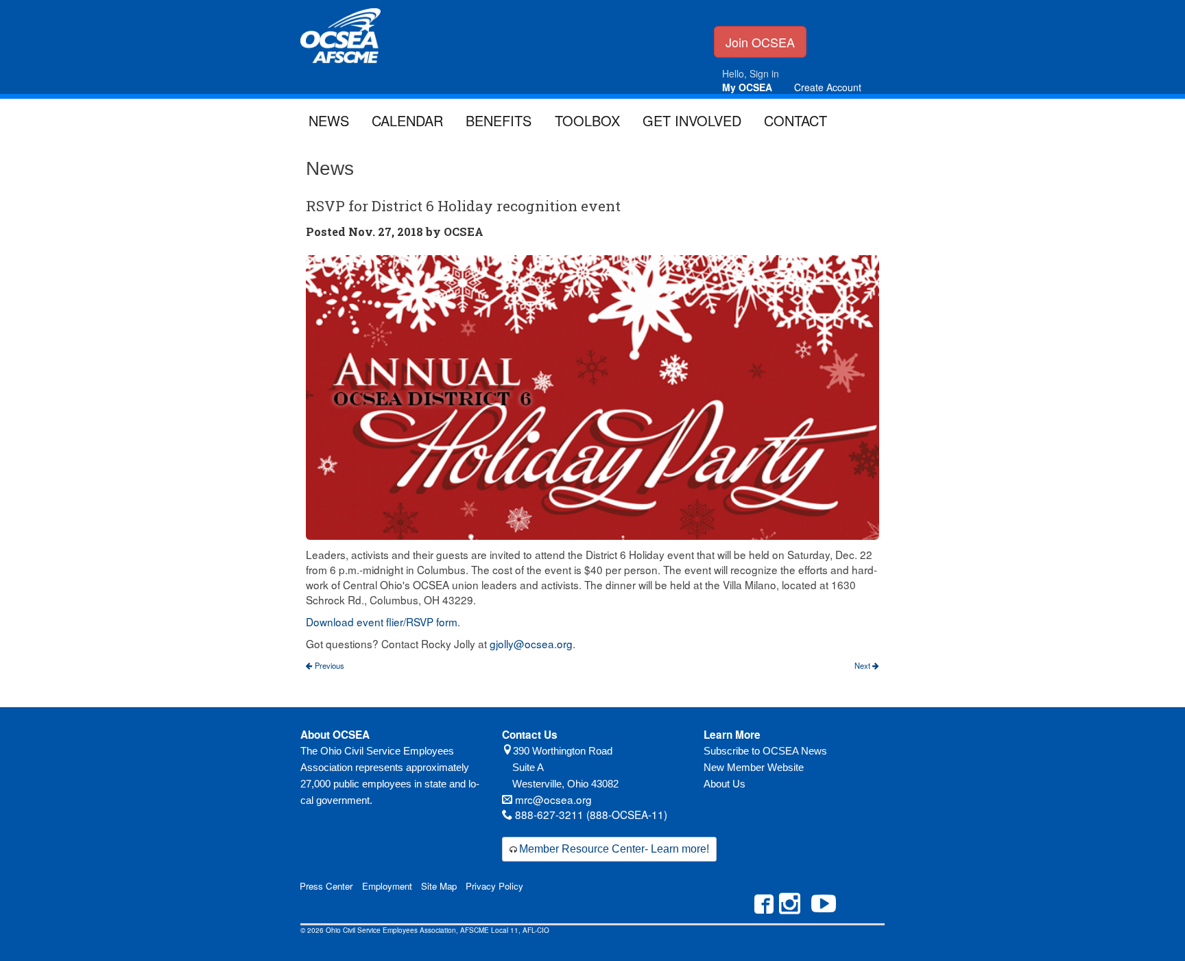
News (329, 120)
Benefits (498, 120)
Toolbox (587, 120)
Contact (795, 120)
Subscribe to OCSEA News (765, 751)
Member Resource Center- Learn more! (614, 849)
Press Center (326, 885)
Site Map (439, 885)
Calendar (407, 120)
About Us (724, 784)
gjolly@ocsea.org (531, 643)
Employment (387, 885)
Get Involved (692, 120)
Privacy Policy (494, 885)
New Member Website (754, 767)
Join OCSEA (760, 42)
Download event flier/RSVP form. (383, 621)
